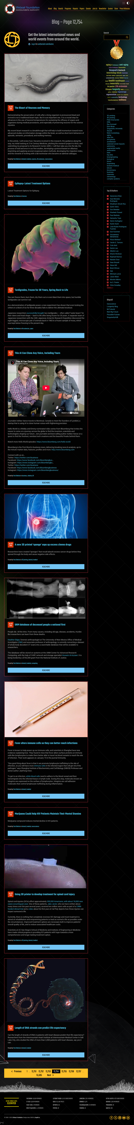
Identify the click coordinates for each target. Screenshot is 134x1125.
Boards (60, 8)
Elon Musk (111, 126)
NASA (122, 90)
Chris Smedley (115, 285)
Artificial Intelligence (113, 67)
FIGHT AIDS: (29, 1105)
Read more (46, 166)
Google (106, 81)
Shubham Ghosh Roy (118, 204)
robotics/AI (31, 475)
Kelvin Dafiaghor (116, 221)
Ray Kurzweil (111, 124)
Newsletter (102, 8)
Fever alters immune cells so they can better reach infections (46, 743)
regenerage (122, 92)
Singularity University (114, 129)
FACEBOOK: (29, 1098)
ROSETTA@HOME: (31, 1108)
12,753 (48, 1071)
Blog (55, 8)
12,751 (34, 1071)
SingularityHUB (112, 317)
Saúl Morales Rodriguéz (115, 200)
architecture (111, 142)
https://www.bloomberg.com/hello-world (53, 442)
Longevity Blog (112, 307)
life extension (40, 159)
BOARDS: (108, 1101)
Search (127, 37)
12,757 (78, 1071)
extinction (117, 78)
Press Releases (125, 8)
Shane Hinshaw (116, 254)
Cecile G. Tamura (116, 243)
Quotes (110, 8)
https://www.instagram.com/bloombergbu (34, 463)
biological (110, 159)
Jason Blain (114, 277)
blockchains (111, 170)
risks (122, 94)
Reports (75, 8)
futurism (24, 196)
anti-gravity (111, 139)
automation (111, 150)
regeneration (111, 94)
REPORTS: (55, 1105)
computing (34, 663)
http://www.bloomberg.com (63, 450)
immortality (114, 83)
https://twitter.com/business (26, 457)
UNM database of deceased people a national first (40, 625)
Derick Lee (114, 248)
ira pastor (111, 86)
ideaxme (108, 84)
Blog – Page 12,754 (67, 22)
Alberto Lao (114, 251)
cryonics (34, 159)
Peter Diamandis (113, 120)
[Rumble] (128, 1118)
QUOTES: (108, 1108)
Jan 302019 (10, 108)
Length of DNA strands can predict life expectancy (40, 1028)
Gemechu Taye (115, 218)
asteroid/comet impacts (116, 144)
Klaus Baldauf (115, 240)
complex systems (113, 179)
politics (109, 92)
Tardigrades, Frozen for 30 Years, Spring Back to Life (41, 290)
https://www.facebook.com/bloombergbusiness (37, 468)
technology (122, 97)
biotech (121, 70)
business (24, 475)
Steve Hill (113, 265)
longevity (116, 89)
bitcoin (119, 73)
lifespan (109, 89)
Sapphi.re (37, 1117)
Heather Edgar (14, 640)
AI (112, 65)
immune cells (39, 766)
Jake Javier (52, 904)
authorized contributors (46, 44)
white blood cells (33, 776)
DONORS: (81, 1101)
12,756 (71, 1071)
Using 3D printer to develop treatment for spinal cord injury (45, 894)
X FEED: (28, 1101)
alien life (110, 137)
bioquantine (122, 67)
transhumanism (113, 100)
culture (124, 75)
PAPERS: (55, 1108)
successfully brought (35, 313)
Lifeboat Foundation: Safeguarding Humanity (22, 8)
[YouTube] (124, 1118)
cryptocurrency (119, 75)
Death (127, 75)
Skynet (109, 131)
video (31, 909)
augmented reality (113, 148)
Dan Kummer (115, 232)
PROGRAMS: (109, 1105)
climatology (111, 177)
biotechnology (111, 73)
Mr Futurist (111, 309)
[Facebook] (111, 1118)
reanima (114, 92)
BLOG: (54, 1101)
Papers (82, 8)
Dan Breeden (114, 210)
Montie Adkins (115, 280)
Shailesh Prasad (116, 212)
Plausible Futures (113, 315)
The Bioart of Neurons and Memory (32, 108)
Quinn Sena (114, 207)
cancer (113, 75)
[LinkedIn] (119, 1118)
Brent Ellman (114, 268)
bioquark (113, 70)
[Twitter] (115, 1118)
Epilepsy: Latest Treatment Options (32, 184)
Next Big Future (112, 312)
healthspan (120, 81)
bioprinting (111, 164)
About (50, 8)
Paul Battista (16, 159)
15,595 (39, 1075)
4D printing (111, 118)
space (31, 328)
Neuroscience (126, 89)
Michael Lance (115, 274)
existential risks (110, 78)
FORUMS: (81, 1108)
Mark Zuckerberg (113, 133)
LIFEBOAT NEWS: (57, 1098)
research (118, 95)
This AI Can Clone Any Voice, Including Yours (37, 353)
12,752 (41, 1071)
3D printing (25, 559)
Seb (111, 271)
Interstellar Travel (124, 84)
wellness (122, 100)
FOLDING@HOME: (84, 1105)
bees (108, 153)
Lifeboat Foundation (17, 1117)
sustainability (114, 97)
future (122, 78)
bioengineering (112, 157)
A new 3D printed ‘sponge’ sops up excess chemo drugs (43, 545)
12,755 (64, 1071)
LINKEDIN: (82, 1098)
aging (108, 65)
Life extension (121, 86)
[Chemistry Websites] (117, 50)
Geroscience (111, 304)
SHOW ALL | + (110, 288)
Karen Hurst (114, 224)
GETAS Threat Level (11, 1103)
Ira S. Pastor (114, 282)
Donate (88, 8)
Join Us (94, 8)
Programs (68, 8)
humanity (127, 81)
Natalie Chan (115, 260)
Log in (33, 44)
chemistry (110, 174)
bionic (109, 161)
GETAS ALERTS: (110, 1098)
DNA (108, 122)
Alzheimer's (116, 65)
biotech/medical (26, 159)
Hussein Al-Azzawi (70, 655)
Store (116, 8)
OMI (20, 642)
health (112, 80)
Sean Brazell (114, 262)
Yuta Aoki (113, 245)
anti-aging (123, 65)
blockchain (125, 73)
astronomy (111, 146)
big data (110, 155)
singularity (125, 95)
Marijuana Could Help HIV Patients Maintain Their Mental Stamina (48, 814)
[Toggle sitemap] (123, 3)
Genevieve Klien (116, 196)
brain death (108, 75)
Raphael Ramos (116, 257)
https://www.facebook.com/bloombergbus (34, 460)
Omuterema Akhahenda (114, 236)
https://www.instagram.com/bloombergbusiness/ (38, 470)
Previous (17, 1071)
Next (49, 1075)
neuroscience (48, 159)
